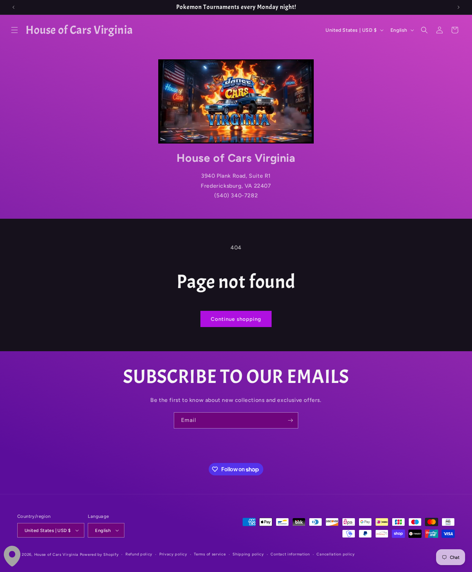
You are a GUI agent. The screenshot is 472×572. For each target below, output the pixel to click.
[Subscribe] (290, 420)
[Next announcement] (458, 7)
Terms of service (210, 554)
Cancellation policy (336, 554)
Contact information (290, 554)
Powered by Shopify (99, 554)
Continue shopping (236, 319)
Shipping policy (248, 554)
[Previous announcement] (13, 7)
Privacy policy (173, 554)
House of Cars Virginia (56, 554)
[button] (14, 30)
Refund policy (138, 554)
